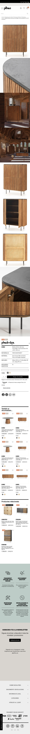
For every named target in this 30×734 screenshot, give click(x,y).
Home (3, 17)
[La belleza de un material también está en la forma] (9, 666)
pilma (7, 8)
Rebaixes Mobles (17, 17)
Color (3, 373)
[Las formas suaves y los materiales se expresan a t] (9, 673)
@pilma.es (15, 653)
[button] (29, 343)
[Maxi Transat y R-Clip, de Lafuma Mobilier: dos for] (21, 659)
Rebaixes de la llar (9, 17)
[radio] (8, 373)
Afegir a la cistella (18, 376)
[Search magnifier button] (27, 13)
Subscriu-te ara (15, 640)
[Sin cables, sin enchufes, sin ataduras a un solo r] (21, 666)
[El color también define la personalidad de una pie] (9, 659)
